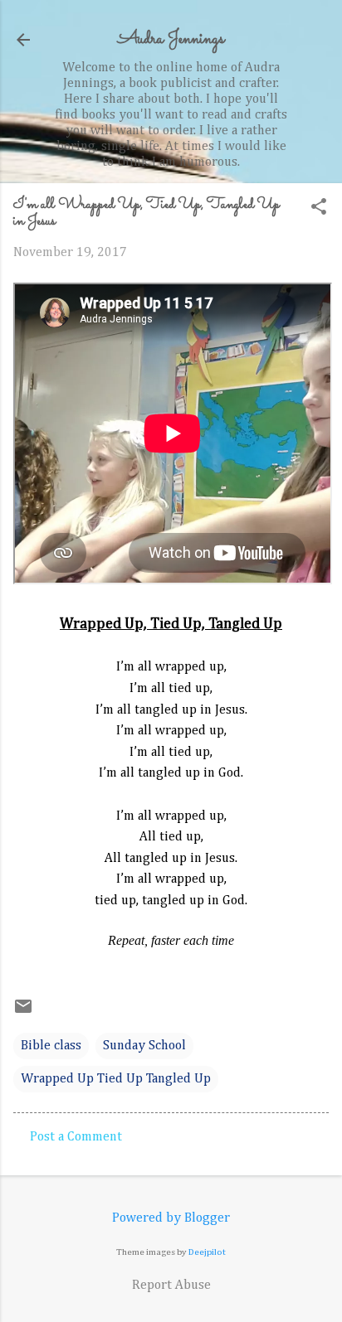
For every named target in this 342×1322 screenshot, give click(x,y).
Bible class (51, 1046)
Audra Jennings (171, 39)
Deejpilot (207, 1252)
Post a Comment (76, 1137)
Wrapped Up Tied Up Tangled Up (116, 1079)
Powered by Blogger (171, 1218)
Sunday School (144, 1046)
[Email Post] (23, 1012)
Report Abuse (171, 1285)
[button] (319, 208)
